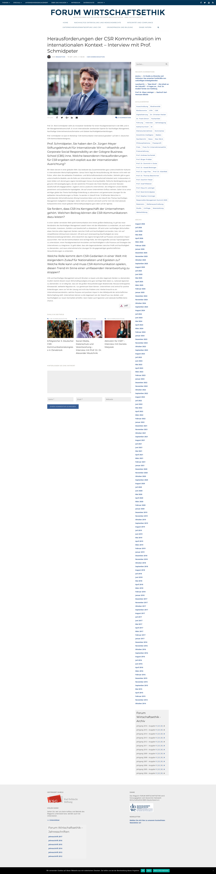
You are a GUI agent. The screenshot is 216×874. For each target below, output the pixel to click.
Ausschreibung (142, 106)
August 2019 (140, 527)
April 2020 (139, 498)
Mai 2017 (138, 624)
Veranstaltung (158, 208)
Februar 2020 (140, 505)
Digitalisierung (142, 114)
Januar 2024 (139, 336)
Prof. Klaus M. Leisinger (145, 188)
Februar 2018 (140, 592)
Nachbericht (141, 139)
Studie (138, 208)
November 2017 (141, 602)
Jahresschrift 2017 (55, 836)
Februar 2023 (140, 375)
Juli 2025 (138, 271)
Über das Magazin (58, 2)
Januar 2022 (139, 422)
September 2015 (141, 685)
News (150, 139)
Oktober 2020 (140, 476)
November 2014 (141, 700)
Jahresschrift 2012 (55, 856)
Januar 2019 (139, 552)
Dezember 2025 (141, 253)
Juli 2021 (138, 444)
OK (143, 870)
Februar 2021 (140, 462)
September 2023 (141, 350)
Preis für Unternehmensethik (154, 147)
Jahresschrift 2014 (55, 848)
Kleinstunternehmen (144, 131)
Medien (158, 135)
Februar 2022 (140, 419)
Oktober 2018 (140, 563)
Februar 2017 (140, 635)
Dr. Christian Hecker (158, 114)
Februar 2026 (140, 245)
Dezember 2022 (141, 382)
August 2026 (140, 224)
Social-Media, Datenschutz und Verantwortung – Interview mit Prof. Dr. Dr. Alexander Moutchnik (89, 347)
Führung (139, 123)
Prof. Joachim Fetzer (144, 180)
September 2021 (141, 437)
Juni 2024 (138, 318)
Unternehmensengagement (36, 2)
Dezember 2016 (141, 642)
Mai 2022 (138, 408)
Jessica (138, 76)
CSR (156, 110)
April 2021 (139, 455)
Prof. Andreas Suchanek (145, 155)
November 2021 (141, 429)
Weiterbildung (141, 212)
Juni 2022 (138, 404)
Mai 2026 (138, 235)
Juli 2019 (138, 530)
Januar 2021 (139, 465)
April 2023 (139, 368)
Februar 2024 (140, 332)
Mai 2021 (138, 451)
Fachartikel (155, 118)
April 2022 (139, 411)
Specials (16, 2)
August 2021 (140, 440)
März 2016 (139, 671)
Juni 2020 (138, 491)
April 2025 (139, 281)
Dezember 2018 (141, 556)
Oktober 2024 (140, 303)
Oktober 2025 (140, 260)
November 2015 (141, 682)
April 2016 (139, 667)
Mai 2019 (138, 538)
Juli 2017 (138, 617)
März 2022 (139, 415)
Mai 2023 (138, 364)
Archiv (100, 2)
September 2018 (141, 566)
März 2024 (139, 328)
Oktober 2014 (140, 703)
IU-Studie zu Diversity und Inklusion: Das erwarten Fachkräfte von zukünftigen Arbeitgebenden (150, 78)
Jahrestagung (160, 123)
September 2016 (141, 653)
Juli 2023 (138, 357)
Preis (138, 147)
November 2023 (141, 343)
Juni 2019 (138, 534)
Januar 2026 (139, 249)
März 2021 (139, 458)
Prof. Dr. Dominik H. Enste (146, 163)
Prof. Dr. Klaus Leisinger (144, 92)
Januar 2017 (139, 638)
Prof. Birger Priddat (144, 159)
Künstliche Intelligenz (144, 135)
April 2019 (139, 541)
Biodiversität (155, 106)
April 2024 (139, 325)
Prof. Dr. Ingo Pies (143, 171)
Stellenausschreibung (155, 204)
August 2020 (140, 483)
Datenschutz (88, 2)
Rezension (140, 204)
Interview (149, 123)
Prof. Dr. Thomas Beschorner (147, 175)
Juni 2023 (138, 361)
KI (152, 127)
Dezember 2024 (141, 296)
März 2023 (139, 372)
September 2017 (141, 610)
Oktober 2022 (140, 390)
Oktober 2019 (140, 519)
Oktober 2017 (140, 606)
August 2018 (140, 570)
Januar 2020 (139, 509)
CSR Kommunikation (96, 57)
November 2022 (141, 386)
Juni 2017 (138, 620)
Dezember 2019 (141, 512)
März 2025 (139, 285)
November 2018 (141, 559)
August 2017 (140, 613)
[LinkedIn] (71, 117)
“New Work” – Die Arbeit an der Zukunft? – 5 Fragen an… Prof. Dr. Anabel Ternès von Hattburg (152, 86)
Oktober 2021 (140, 433)
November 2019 (141, 516)
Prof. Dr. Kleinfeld (160, 171)
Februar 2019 (140, 548)
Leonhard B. (140, 84)
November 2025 (141, 256)
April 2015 (139, 693)
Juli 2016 (138, 660)
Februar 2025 (140, 289)
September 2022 (141, 393)
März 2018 (139, 588)
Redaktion (60, 57)
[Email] (76, 117)
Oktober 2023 (140, 346)
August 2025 (140, 267)
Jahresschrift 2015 (55, 844)
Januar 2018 (139, 595)
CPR (151, 110)
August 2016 (140, 657)
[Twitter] (61, 117)
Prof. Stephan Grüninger (145, 196)
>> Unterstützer (53, 820)
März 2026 (139, 242)
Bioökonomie (141, 110)
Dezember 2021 (141, 426)
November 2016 (141, 646)
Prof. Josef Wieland (143, 184)
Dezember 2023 (141, 339)
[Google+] (66, 117)
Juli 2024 (138, 314)
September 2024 (141, 307)
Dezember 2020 (141, 469)
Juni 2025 (138, 274)
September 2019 (141, 523)
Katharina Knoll (142, 127)
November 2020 (141, 473)
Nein (149, 870)
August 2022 (140, 397)
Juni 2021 (138, 447)
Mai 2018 (138, 581)
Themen (5, 2)
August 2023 (140, 354)
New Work (159, 139)
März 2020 (139, 501)
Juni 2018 (138, 577)
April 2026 (139, 238)
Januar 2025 (139, 292)
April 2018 (139, 584)
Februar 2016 (140, 675)
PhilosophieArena (143, 143)
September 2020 (141, 480)
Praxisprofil (157, 143)
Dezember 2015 (141, 678)
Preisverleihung (142, 151)
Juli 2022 (138, 400)
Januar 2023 (139, 379)
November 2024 (141, 300)
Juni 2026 (138, 231)
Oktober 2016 (140, 649)
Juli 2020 (138, 487)
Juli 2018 (138, 574)
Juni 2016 (138, 664)
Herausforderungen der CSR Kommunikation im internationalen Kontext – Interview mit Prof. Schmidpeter (104, 45)
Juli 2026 (138, 227)
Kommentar (159, 131)
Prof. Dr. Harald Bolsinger (146, 167)
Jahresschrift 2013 (55, 852)
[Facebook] (56, 117)
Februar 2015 (140, 696)
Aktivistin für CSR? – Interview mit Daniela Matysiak (116, 344)
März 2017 (139, 631)
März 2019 (139, 545)
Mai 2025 (138, 278)
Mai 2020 (138, 494)
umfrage (147, 208)
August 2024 (140, 310)
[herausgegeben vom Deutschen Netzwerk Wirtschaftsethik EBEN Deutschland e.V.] (108, 15)
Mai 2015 (138, 689)
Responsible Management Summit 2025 (151, 200)
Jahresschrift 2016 (55, 840)
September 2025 (141, 263)
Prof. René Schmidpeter (145, 192)
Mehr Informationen (161, 870)
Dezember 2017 (141, 599)
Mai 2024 (138, 321)
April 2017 (139, 628)
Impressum (75, 2)
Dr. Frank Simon (142, 118)
